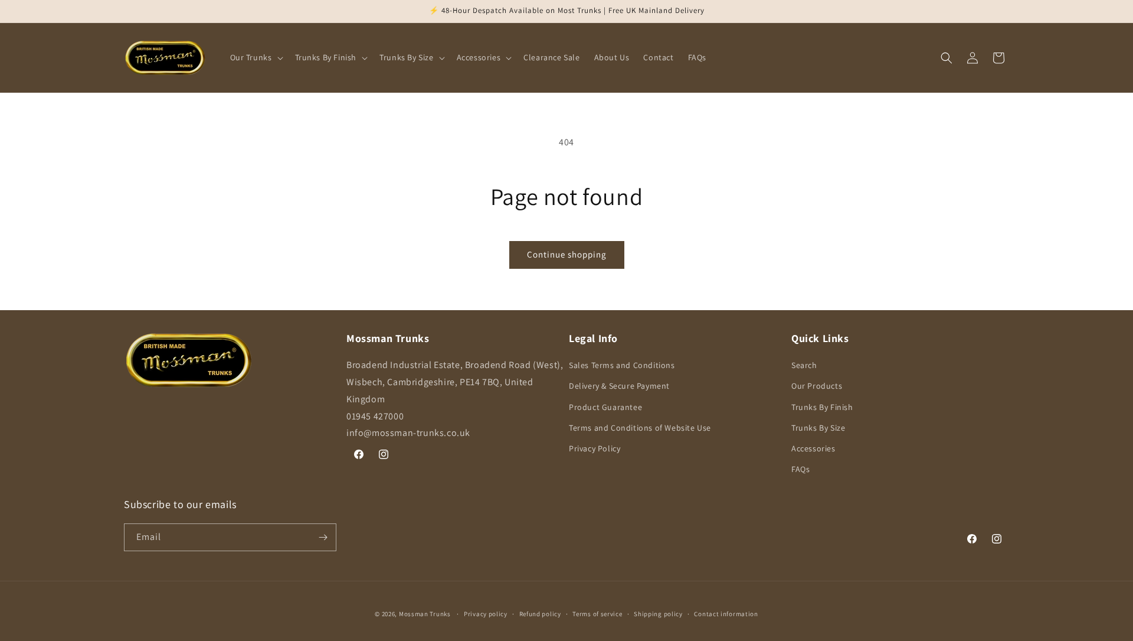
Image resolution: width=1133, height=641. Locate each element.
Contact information (726, 614)
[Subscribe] (323, 537)
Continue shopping (567, 254)
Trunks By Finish (822, 407)
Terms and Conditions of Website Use (640, 427)
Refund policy (540, 614)
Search (804, 365)
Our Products (816, 385)
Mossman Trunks (425, 614)
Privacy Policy (594, 448)
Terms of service (597, 614)
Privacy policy (485, 614)
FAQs (800, 469)
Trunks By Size (818, 427)
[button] (255, 57)
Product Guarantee (605, 407)
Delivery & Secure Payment (619, 385)
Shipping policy (658, 614)
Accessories (813, 448)
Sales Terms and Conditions (622, 365)
